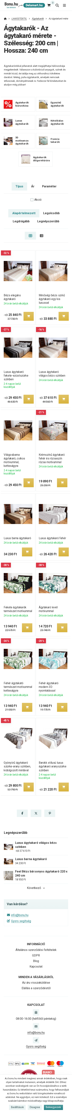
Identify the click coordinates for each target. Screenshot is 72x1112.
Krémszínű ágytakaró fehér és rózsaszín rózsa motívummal (52, 458)
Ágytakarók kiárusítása (22, 104)
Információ (36, 944)
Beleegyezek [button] (53, 1107)
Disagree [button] (35, 1107)
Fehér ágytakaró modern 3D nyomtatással (48, 686)
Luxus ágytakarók (22, 122)
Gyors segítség (21, 921)
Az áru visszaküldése (36, 982)
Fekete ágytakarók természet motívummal (18, 609)
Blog (36, 961)
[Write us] (36, 1040)
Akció (38, 199)
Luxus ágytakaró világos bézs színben (52, 373)
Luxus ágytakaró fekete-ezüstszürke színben (16, 375)
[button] (28, 316)
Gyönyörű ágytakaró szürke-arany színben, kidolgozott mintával (17, 766)
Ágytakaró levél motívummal (48, 609)
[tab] (30, 236)
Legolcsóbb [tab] (51, 213)
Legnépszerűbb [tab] (48, 221)
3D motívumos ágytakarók (22, 140)
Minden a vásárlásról (36, 977)
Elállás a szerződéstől (36, 988)
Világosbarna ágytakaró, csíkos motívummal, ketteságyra (14, 460)
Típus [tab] (19, 186)
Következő (34, 888)
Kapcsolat (36, 966)
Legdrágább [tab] (21, 221)
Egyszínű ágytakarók (57, 104)
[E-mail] (36, 1026)
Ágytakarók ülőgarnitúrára (41, 159)
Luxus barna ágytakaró (17, 538)
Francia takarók (54, 141)
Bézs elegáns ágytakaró (12, 297)
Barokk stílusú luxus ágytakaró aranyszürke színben (52, 766)
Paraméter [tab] (49, 186)
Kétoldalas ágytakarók (57, 122)
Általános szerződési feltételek (36, 950)
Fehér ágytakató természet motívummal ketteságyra (18, 686)
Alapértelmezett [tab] (23, 213)
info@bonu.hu (19, 915)
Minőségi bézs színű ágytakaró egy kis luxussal (52, 299)
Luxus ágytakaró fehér (52, 538)
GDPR (36, 955)
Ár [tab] (32, 186)
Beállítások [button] (17, 1107)
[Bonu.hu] (24, 5)
